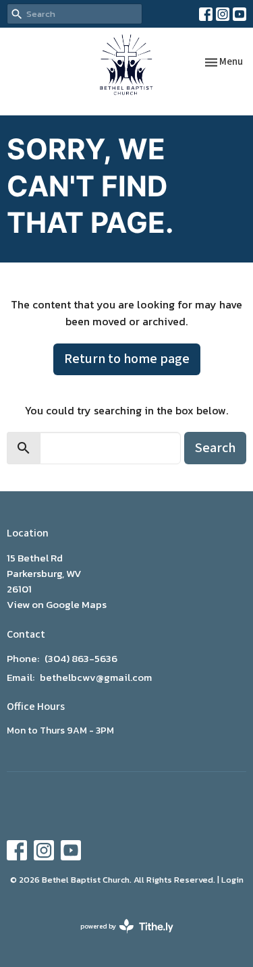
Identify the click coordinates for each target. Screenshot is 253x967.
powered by (119, 937)
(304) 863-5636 (81, 658)
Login (232, 879)
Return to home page (127, 359)
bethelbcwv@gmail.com (96, 677)
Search (215, 448)
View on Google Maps (57, 604)
